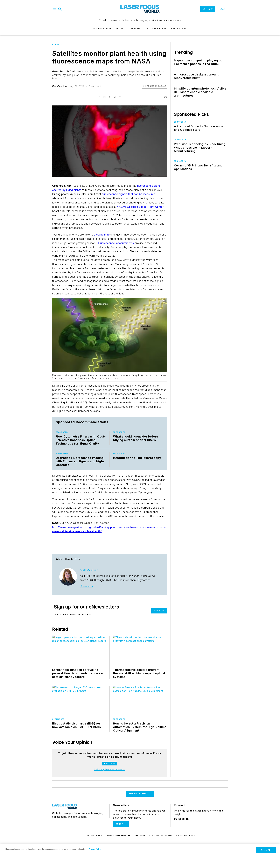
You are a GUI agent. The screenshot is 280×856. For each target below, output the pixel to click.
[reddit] (114, 97)
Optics (120, 29)
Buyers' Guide (179, 29)
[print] (165, 97)
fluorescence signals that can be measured (128, 194)
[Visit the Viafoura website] (159, 766)
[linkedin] (104, 97)
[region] (109, 759)
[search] (60, 9)
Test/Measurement (155, 29)
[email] (120, 97)
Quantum (134, 29)
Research (57, 44)
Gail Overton (59, 86)
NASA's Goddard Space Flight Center (140, 206)
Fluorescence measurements (116, 243)
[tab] (60, 751)
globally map (102, 234)
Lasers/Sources (102, 29)
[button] (54, 9)
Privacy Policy (95, 849)
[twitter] (109, 97)
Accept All (265, 850)
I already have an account (109, 789)
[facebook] (99, 97)
